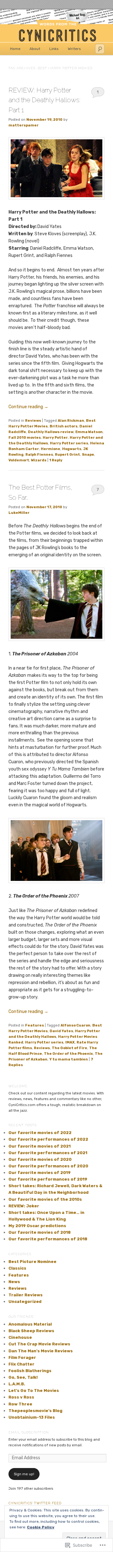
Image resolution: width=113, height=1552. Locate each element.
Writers (74, 49)
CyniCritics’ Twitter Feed (35, 1503)
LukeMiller (19, 512)
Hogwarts (71, 449)
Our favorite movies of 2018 (39, 1232)
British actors (64, 426)
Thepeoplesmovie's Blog (35, 1410)
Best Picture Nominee (32, 1261)
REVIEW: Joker (23, 1206)
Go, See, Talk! (23, 1377)
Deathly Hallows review (50, 432)
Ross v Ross (21, 1397)
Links (54, 49)
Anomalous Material (30, 1324)
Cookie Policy (40, 1527)
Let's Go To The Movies (33, 1390)
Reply (55, 460)
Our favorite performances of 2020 (48, 1166)
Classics (17, 1268)
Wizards (38, 460)
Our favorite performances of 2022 (48, 1139)
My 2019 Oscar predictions (37, 1225)
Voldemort (18, 460)
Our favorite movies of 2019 (39, 1172)
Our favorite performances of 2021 (47, 1152)
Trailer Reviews (25, 1295)
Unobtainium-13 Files (31, 1417)
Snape (88, 454)
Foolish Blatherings (29, 1370)
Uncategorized (24, 1301)
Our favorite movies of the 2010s (45, 1199)
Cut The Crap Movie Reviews (39, 1344)
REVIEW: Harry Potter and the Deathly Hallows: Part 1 (44, 100)
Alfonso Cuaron (75, 1025)
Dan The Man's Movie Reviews (40, 1351)
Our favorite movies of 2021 (39, 1146)
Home (15, 49)
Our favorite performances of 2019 (47, 1179)
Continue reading (28, 406)
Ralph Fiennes (39, 454)
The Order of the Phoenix (68, 1053)
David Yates (61, 1031)
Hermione (50, 449)
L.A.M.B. (16, 1384)
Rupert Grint (67, 454)
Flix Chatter (21, 1364)
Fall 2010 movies (24, 437)
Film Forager (22, 1357)
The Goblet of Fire (69, 1048)
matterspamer (23, 125)
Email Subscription (28, 1432)
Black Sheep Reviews (31, 1330)
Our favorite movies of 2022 (40, 1132)
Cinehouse (20, 1337)
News (14, 1281)
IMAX (70, 1042)
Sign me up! (24, 1474)
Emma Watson (89, 432)
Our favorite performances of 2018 (47, 1239)
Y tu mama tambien (68, 1059)
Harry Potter (55, 437)
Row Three (20, 1404)
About (35, 49)
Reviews (33, 420)
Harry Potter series (69, 443)
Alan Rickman (71, 420)
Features (34, 1025)
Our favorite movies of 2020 (40, 1159)
